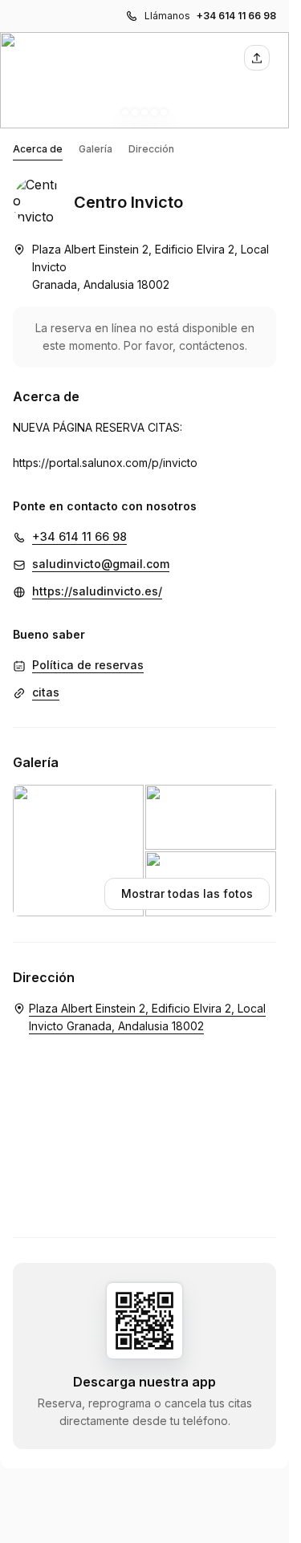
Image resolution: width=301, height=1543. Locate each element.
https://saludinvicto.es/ (97, 591)
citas (45, 692)
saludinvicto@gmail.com (100, 564)
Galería (95, 149)
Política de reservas (88, 665)
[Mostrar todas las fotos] (144, 80)
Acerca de (38, 149)
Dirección (151, 149)
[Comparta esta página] (257, 58)
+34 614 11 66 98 (236, 16)
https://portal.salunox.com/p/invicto (105, 462)
